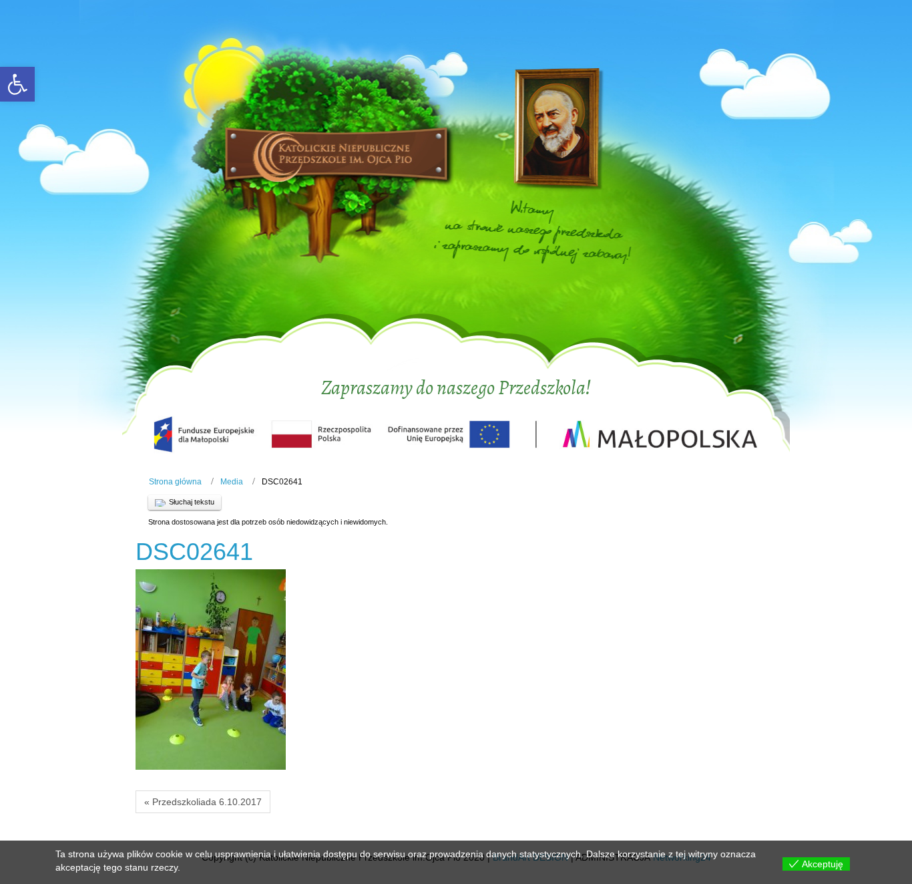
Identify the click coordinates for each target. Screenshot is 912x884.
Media (231, 481)
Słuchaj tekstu (191, 502)
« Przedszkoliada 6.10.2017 (203, 801)
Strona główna (175, 481)
